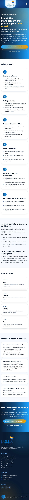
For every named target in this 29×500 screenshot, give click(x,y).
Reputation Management (6, 465)
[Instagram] (6, 487)
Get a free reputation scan (14, 46)
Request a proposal (14, 51)
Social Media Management (7, 463)
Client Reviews (4, 467)
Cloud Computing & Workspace (8, 458)
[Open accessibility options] (3, 497)
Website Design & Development (8, 456)
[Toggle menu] (26, 4)
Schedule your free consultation (13, 421)
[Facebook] (2, 487)
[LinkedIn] (9, 487)
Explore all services (14, 425)
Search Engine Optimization (7, 460)
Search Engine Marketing (7, 461)
